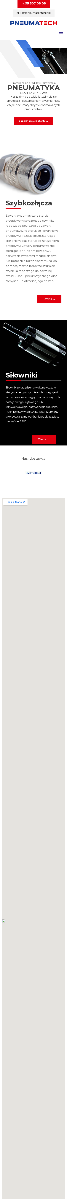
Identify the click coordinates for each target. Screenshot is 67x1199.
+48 (33, 3)
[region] (33, 84)
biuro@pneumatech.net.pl (34, 13)
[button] (49, 299)
